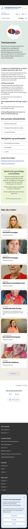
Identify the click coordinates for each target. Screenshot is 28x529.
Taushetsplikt (7, 147)
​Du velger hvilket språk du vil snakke (13, 128)
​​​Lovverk (6, 151)
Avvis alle (14, 519)
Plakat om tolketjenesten (8, 163)
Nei (18, 394)
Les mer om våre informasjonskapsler (12, 505)
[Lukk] (24, 497)
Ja (11, 394)
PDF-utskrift (15, 399)
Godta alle (14, 515)
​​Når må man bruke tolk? (10, 123)
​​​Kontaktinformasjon (9, 132)
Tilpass (14, 523)
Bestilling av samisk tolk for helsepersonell (12, 160)
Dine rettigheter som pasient (12, 143)
